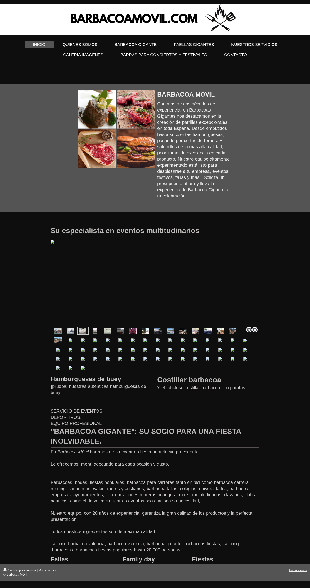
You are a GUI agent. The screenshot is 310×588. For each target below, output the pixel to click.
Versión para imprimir (22, 570)
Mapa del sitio (48, 570)
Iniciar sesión (298, 570)
